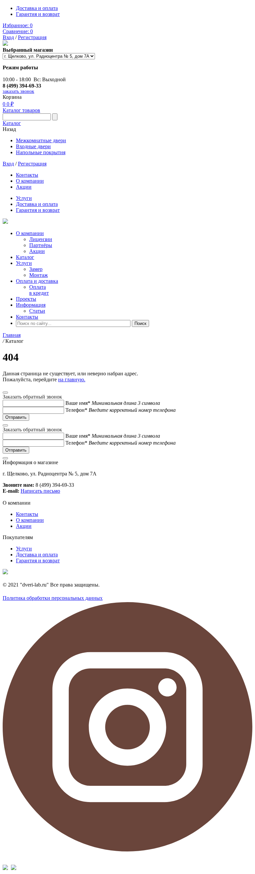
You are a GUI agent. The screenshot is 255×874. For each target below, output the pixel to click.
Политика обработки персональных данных (53, 598)
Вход (8, 37)
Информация (30, 305)
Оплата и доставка (37, 281)
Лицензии (40, 239)
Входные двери (33, 146)
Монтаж (38, 275)
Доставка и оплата (37, 8)
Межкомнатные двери (41, 140)
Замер (35, 269)
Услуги (24, 198)
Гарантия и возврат (38, 14)
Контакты (27, 175)
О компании (30, 181)
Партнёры (40, 245)
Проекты (26, 299)
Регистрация (32, 37)
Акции (24, 187)
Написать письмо (40, 491)
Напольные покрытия (40, 152)
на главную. (71, 379)
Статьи (37, 311)
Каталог (12, 123)
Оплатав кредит (39, 290)
